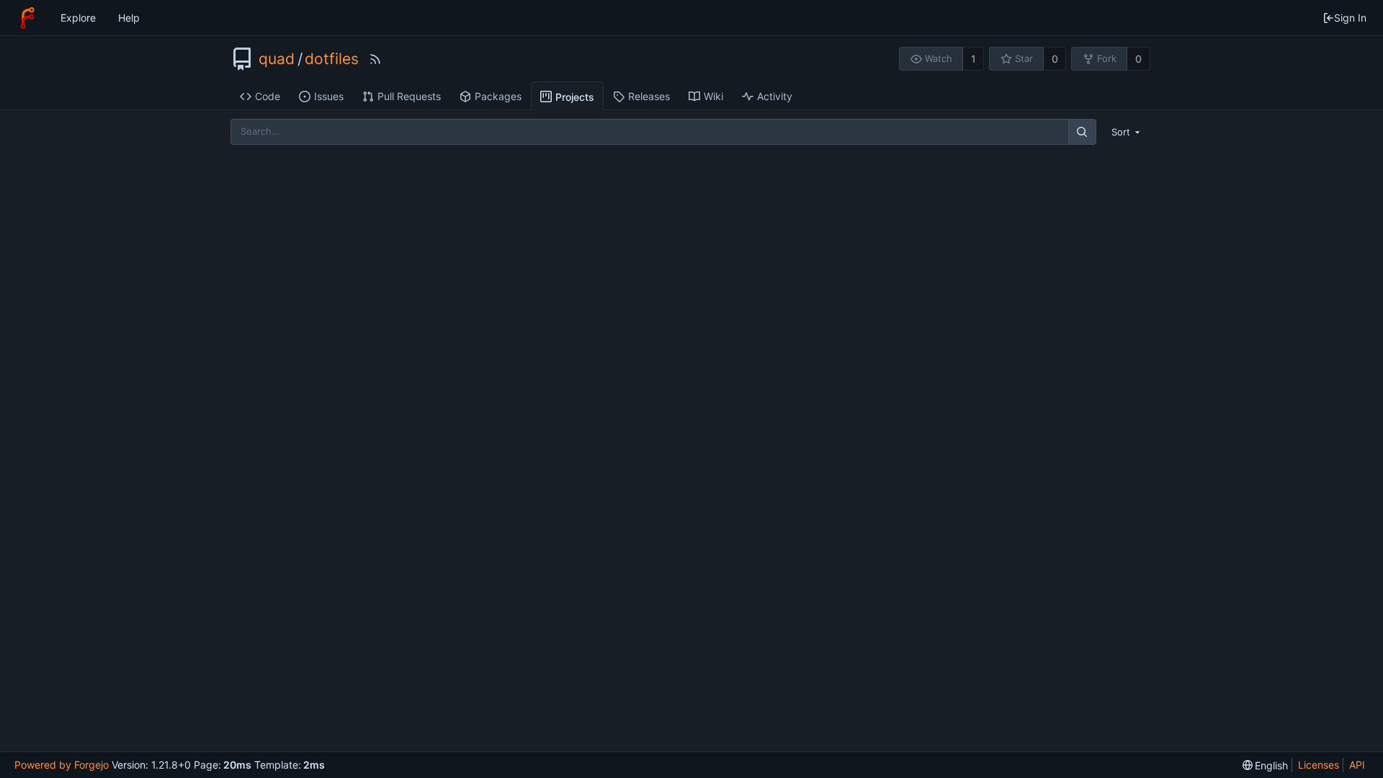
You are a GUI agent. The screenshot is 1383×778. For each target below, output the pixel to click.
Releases (649, 96)
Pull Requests (409, 96)
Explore (78, 18)
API (1357, 765)
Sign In (1350, 18)
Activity (774, 96)
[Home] (27, 18)
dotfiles (332, 59)
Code (267, 96)
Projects (574, 97)
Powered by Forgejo (61, 765)
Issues (329, 96)
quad (277, 59)
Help (129, 18)
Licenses (1318, 765)
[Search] (1082, 131)
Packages (498, 96)
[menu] (1127, 132)
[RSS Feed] (375, 59)
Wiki (713, 96)
